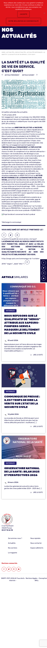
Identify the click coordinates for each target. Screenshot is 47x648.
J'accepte (23, 14)
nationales (10, 311)
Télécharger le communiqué (11, 222)
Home (3, 52)
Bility (36, 580)
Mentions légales (31, 578)
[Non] (44, 13)
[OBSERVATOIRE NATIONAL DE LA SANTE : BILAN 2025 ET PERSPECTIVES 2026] (23, 450)
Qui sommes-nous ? (15, 538)
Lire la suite (38, 355)
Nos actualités (20, 52)
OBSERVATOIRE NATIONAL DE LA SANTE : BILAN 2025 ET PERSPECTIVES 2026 (22, 472)
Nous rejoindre (35, 538)
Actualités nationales (34, 52)
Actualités (10, 52)
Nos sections (12, 548)
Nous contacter (36, 543)
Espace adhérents (36, 548)
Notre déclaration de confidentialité (23, 21)
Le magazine (12, 553)
